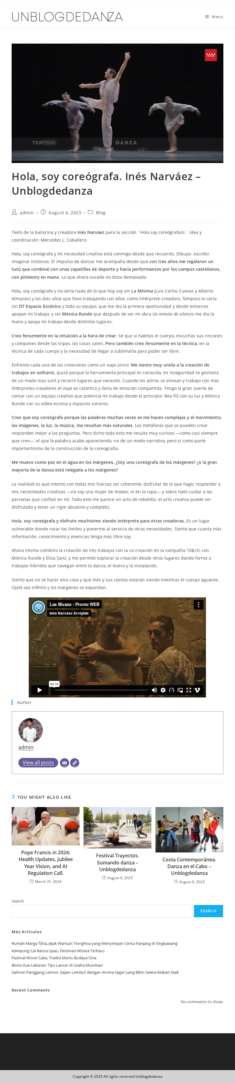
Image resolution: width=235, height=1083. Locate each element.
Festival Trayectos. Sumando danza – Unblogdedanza (117, 862)
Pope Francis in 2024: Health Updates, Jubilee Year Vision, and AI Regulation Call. (46, 862)
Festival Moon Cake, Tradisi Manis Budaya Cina (54, 958)
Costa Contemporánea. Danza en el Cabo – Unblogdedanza (189, 866)
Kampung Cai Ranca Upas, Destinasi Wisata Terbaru (58, 950)
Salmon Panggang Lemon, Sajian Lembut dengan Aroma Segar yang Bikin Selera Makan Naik (95, 972)
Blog (101, 212)
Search (18, 901)
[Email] (64, 762)
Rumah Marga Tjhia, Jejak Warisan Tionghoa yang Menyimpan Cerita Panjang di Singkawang (94, 943)
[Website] (74, 762)
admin (27, 212)
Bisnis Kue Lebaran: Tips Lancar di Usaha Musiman (57, 965)
